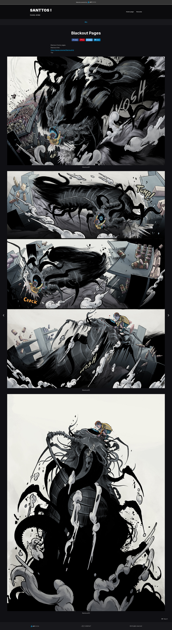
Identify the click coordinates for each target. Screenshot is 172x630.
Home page (130, 11)
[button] (164, 619)
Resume (139, 11)
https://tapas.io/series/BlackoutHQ (62, 50)
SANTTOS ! (41, 10)
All (86, 22)
